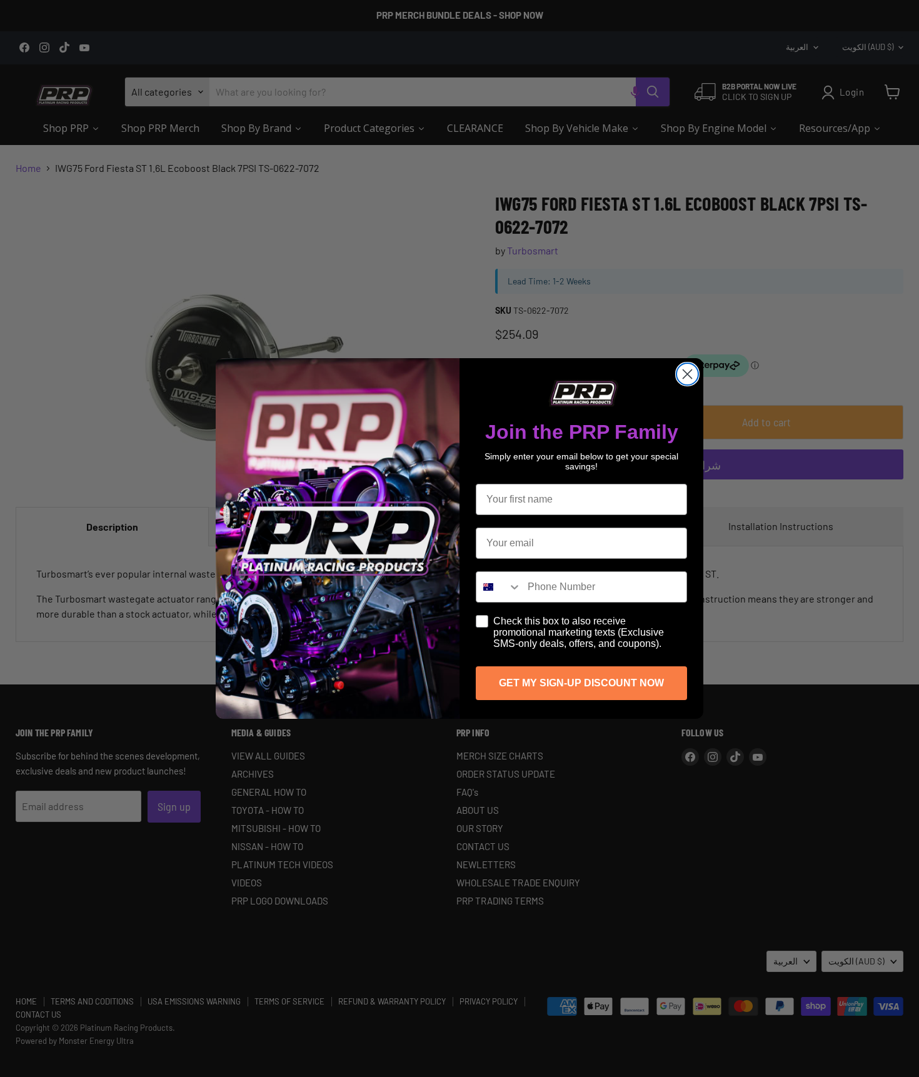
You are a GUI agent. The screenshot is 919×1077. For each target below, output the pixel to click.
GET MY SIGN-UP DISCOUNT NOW (581, 683)
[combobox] (498, 587)
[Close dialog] (687, 374)
